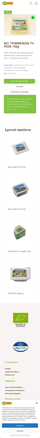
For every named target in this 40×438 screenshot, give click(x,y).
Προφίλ (8, 369)
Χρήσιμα (10, 380)
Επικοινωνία (9, 375)
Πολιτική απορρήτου (24, 435)
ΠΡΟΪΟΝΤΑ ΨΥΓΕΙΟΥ (21, 65)
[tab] (19, 81)
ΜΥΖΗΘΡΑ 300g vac (16, 293)
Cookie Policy (13, 435)
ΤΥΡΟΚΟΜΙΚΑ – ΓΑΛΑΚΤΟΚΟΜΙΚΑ (16, 70)
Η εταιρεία (11, 362)
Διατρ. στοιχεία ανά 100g (19, 81)
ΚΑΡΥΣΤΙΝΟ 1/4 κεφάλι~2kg (19, 251)
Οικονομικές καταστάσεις (14, 390)
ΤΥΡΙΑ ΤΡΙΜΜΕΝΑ (19, 68)
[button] (37, 403)
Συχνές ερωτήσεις (12, 372)
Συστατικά (19, 86)
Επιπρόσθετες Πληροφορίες (19, 92)
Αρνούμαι (20, 431)
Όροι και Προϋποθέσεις (14, 387)
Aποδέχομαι (20, 425)
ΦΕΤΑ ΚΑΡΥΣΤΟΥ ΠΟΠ (17, 167)
